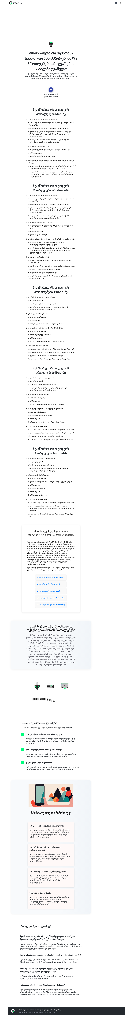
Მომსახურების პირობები (27, 1010)
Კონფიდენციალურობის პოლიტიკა (49, 1010)
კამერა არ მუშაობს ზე (50, 577)
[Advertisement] (66, 20)
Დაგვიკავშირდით (49, 1012)
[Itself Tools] (51, 694)
